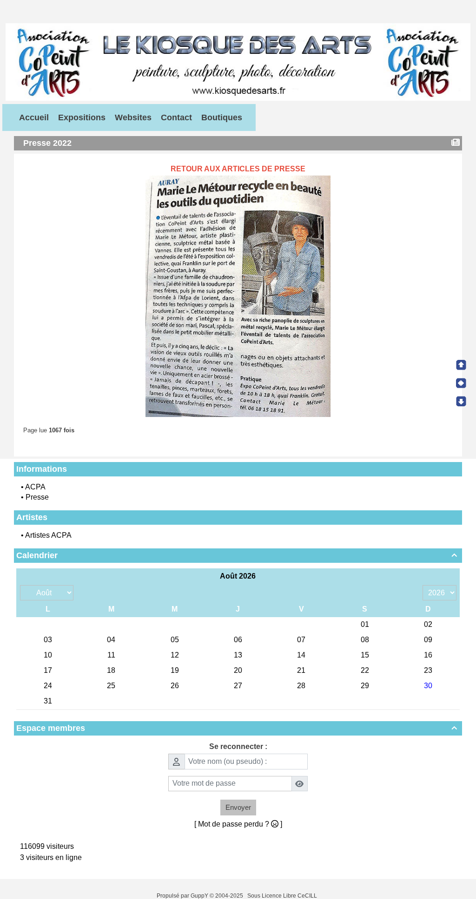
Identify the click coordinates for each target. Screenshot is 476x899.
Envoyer (238, 807)
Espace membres (236, 728)
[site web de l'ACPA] (238, 61)
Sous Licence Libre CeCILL (282, 895)
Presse (37, 497)
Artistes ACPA (48, 535)
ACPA (35, 487)
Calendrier (236, 555)
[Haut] (461, 365)
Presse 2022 (47, 143)
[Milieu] (461, 383)
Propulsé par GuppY (183, 895)
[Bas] (461, 401)
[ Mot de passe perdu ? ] (238, 824)
